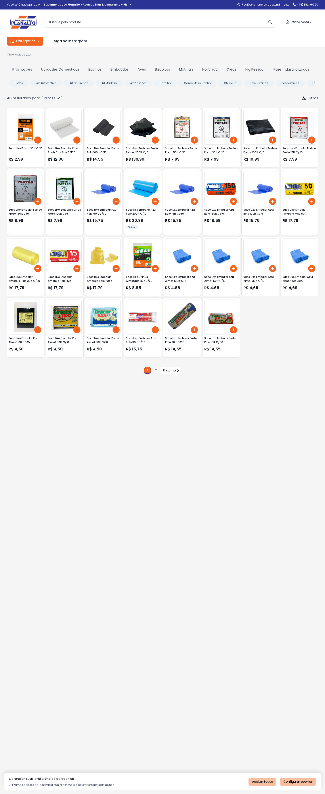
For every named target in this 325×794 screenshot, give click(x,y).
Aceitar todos (262, 781)
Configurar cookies (298, 781)
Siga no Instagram (70, 41)
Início (10, 54)
